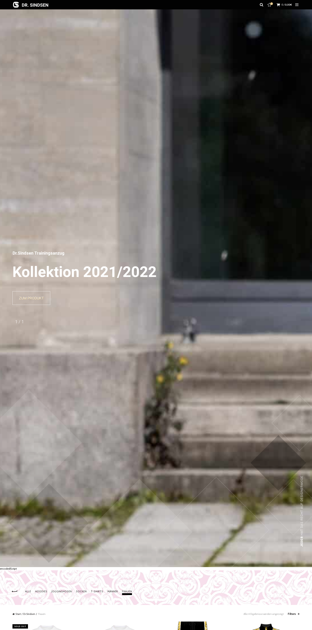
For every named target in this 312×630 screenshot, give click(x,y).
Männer (112, 591)
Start (18, 614)
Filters (292, 614)
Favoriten (271, 4)
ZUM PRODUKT (31, 298)
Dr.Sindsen (29, 614)
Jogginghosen (61, 591)
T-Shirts (97, 591)
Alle (28, 591)
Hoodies (41, 591)
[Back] (16, 591)
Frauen (127, 591)
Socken (81, 591)
